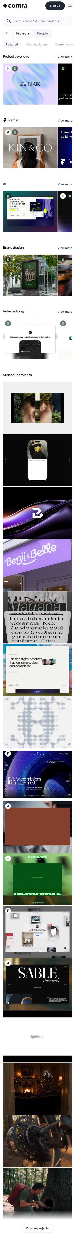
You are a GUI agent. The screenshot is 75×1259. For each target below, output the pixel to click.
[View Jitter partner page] (8, 858)
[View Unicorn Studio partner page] (8, 69)
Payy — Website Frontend (20, 222)
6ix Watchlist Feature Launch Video (25, 350)
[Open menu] (70, 5)
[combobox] (37, 21)
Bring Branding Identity (18, 529)
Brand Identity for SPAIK (19, 95)
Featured (12, 44)
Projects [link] (23, 33)
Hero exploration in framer (20, 791)
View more (65, 56)
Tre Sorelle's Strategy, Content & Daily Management (35, 477)
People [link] (42, 33)
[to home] (15, 6)
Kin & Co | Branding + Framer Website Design (21, 157)
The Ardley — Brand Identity (21, 286)
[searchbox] (40, 21)
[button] (30, 84)
